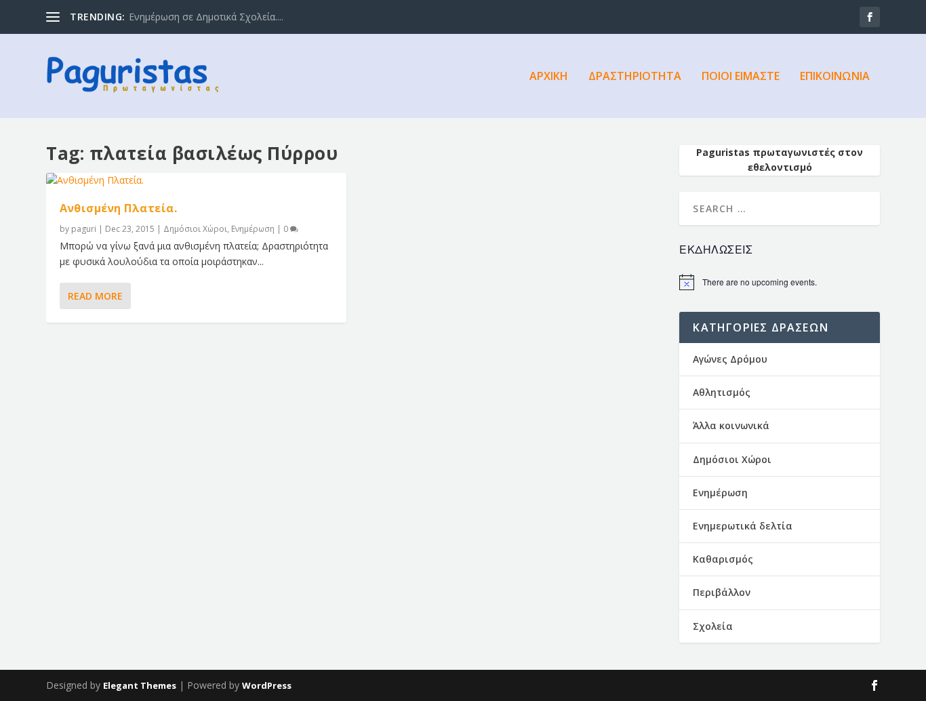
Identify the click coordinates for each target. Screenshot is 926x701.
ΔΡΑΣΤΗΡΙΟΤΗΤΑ (634, 77)
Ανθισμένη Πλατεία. (118, 208)
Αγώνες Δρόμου (730, 359)
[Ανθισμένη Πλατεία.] (196, 180)
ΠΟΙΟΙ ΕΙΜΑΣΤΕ (741, 77)
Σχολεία (713, 626)
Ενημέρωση (253, 229)
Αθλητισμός (721, 392)
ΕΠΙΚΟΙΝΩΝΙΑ (835, 77)
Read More (95, 295)
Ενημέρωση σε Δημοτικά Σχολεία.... (206, 16)
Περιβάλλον (721, 592)
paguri (83, 229)
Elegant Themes (139, 685)
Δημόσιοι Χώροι (195, 229)
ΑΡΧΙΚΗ (548, 77)
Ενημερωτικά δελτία (742, 525)
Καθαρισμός (723, 559)
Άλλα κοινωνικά (731, 425)
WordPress (266, 685)
